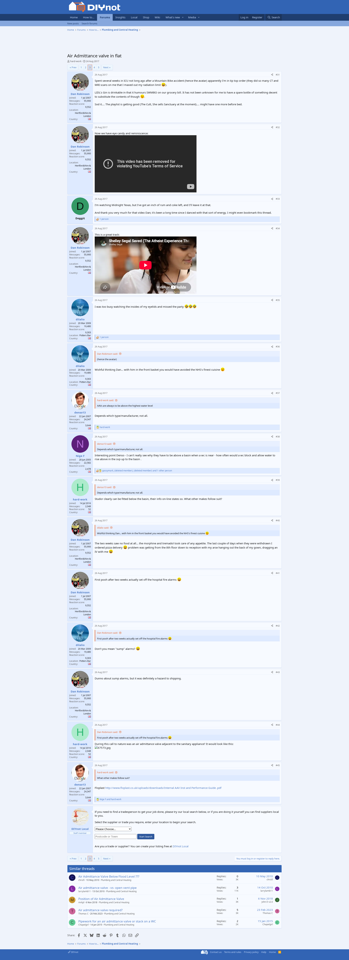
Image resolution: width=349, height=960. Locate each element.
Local (134, 17)
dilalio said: (103, 527)
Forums (105, 17)
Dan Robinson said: (107, 353)
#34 (278, 228)
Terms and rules (232, 952)
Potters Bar (85, 335)
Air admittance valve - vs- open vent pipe (107, 888)
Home (74, 17)
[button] (182, 17)
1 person (104, 219)
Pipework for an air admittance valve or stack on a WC (117, 921)
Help (263, 952)
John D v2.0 (267, 901)
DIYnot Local (180, 846)
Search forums (89, 23)
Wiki (157, 17)
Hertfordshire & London (83, 114)
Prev (74, 67)
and (110, 799)
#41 (278, 573)
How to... (88, 17)
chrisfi (81, 880)
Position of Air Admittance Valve (101, 899)
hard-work (75, 61)
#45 (278, 765)
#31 (278, 74)
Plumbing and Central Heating (116, 880)
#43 (278, 672)
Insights (120, 17)
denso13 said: (104, 443)
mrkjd (81, 902)
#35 (278, 300)
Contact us (216, 952)
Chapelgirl (83, 924)
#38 (278, 436)
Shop (146, 17)
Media (192, 17)
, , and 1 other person (137, 470)
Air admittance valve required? (100, 910)
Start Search (145, 836)
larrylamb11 (84, 891)
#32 (278, 127)
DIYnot (74, 952)
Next (106, 67)
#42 (278, 625)
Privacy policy (251, 952)
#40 (278, 520)
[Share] (272, 75)
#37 (278, 393)
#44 (278, 724)
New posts (73, 23)
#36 (278, 346)
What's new (173, 17)
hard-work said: (105, 400)
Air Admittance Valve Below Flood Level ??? (108, 876)
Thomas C (83, 913)
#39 (278, 480)
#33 (278, 198)
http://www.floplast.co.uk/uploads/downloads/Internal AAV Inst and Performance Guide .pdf (163, 788)
